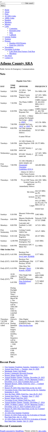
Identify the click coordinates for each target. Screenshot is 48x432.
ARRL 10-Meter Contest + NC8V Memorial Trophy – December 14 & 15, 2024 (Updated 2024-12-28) (25, 406)
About (7, 12)
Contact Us (9, 58)
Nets (11, 33)
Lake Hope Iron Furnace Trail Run (22, 51)
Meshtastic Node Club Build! (15, 371)
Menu (3, 6)
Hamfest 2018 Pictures (17, 43)
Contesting (13, 29)
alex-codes (42, 431)
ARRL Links (9, 18)
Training (8, 39)
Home (7, 10)
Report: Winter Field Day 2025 (16, 398)
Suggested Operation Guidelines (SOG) (25, 167)
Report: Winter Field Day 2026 (16, 375)
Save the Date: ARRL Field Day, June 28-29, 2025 (23, 394)
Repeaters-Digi (14, 31)
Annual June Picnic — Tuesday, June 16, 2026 (22, 369)
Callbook (12, 35)
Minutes (8, 24)
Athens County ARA (16, 63)
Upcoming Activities (12, 49)
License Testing (10, 37)
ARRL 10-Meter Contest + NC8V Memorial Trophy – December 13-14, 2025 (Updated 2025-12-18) (25, 381)
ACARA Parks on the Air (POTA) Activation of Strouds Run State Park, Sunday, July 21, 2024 (25, 420)
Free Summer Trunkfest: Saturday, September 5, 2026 (24, 367)
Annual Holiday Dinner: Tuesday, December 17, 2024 (25, 402)
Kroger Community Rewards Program (19, 373)
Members (8, 22)
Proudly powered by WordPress (12, 431)
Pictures (7, 41)
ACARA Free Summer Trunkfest (17, 413)
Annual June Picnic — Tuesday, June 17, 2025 (22, 396)
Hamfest (8, 20)
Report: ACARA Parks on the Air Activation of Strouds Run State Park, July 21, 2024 (25, 416)
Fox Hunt (8, 56)
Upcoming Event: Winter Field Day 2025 (20, 400)
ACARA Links (10, 16)
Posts (7, 14)
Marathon (12, 54)
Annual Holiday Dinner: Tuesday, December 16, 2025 (25, 377)
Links (7, 26)
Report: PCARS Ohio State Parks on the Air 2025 (23, 388)
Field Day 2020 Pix (16, 45)
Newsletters (9, 47)
